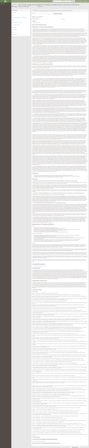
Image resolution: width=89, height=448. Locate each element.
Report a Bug (75, 447)
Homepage (14, 12)
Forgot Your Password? (79, 1)
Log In (73, 1)
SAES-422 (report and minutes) (17, 22)
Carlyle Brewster (63, 19)
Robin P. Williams (35, 19)
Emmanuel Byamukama (36, 22)
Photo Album (15, 29)
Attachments (15, 34)
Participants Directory (16, 24)
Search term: (34, 13)
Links (13, 32)
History (14, 19)
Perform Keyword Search (58, 13)
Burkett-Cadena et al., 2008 (57, 129)
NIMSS (5, 1)
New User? (85, 1)
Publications (15, 27)
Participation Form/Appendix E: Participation (19, 17)
